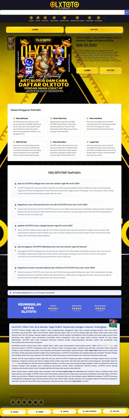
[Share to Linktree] (24, 402)
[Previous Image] (16, 65)
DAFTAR (94, 29)
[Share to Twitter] (13, 402)
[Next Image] (69, 65)
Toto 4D (14, 363)
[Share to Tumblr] (41, 402)
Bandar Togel (108, 345)
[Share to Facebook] (18, 402)
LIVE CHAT (116, 411)
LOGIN (35, 29)
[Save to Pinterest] (30, 402)
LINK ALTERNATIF (90, 411)
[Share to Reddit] (35, 402)
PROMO (15, 411)
